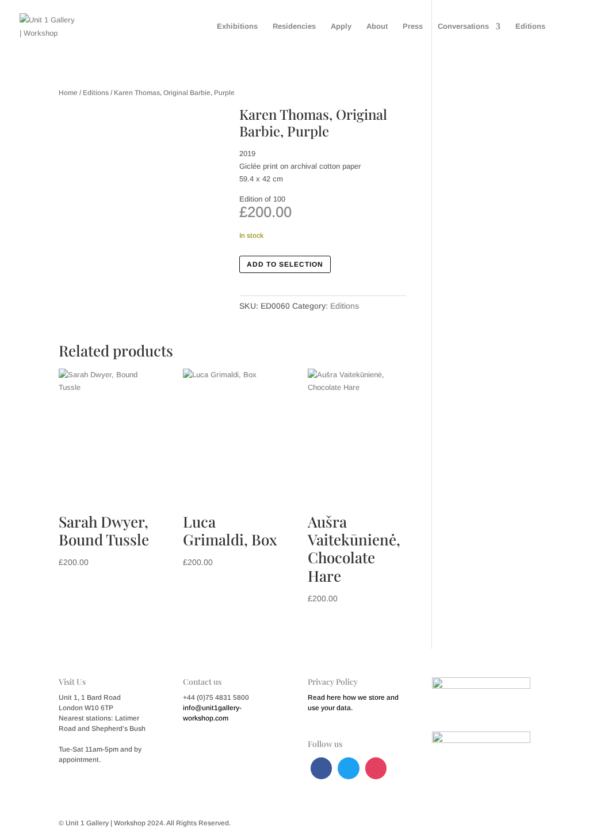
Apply (341, 26)
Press (413, 26)
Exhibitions (237, 26)
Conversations (463, 26)
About (377, 26)
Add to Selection (285, 264)
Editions (530, 26)
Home (68, 93)
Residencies (294, 26)
